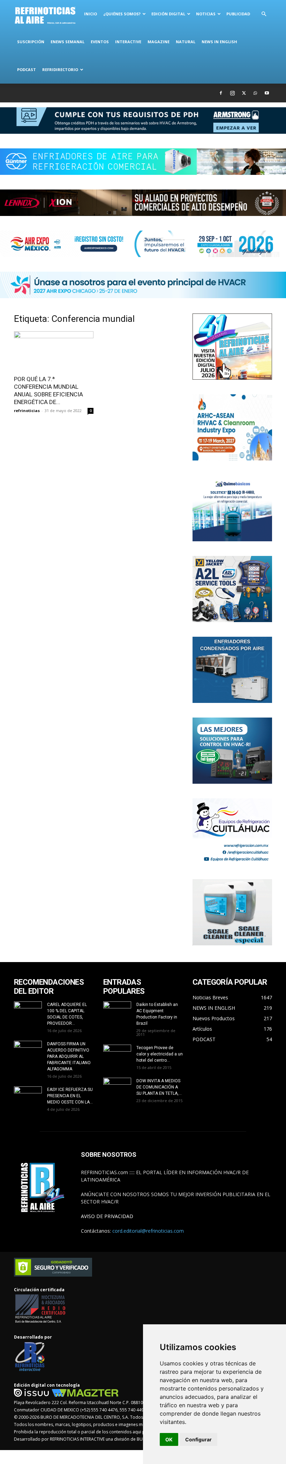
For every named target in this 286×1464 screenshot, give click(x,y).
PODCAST (26, 69)
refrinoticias (27, 410)
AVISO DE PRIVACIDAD (107, 1216)
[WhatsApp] (255, 93)
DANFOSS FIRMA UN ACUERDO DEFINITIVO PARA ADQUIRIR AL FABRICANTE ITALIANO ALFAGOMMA (69, 1056)
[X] (244, 93)
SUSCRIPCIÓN (30, 41)
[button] (263, 14)
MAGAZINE (159, 41)
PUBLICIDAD (238, 13)
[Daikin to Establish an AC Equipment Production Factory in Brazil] (117, 1011)
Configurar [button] (198, 1439)
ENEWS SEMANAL (67, 41)
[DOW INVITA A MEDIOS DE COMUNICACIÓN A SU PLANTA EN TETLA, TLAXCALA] (117, 1086)
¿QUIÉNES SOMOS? (122, 13)
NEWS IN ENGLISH (219, 41)
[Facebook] (221, 93)
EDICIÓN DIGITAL (168, 13)
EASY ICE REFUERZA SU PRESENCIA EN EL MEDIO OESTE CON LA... (70, 1096)
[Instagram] (232, 93)
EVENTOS (100, 41)
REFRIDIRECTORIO (60, 69)
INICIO (90, 13)
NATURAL (185, 41)
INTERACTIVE (128, 41)
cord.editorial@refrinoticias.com (148, 1230)
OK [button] (169, 1439)
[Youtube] (267, 93)
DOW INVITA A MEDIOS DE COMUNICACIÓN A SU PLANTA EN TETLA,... (159, 1087)
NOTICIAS (206, 13)
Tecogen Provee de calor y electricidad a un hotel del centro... (159, 1054)
